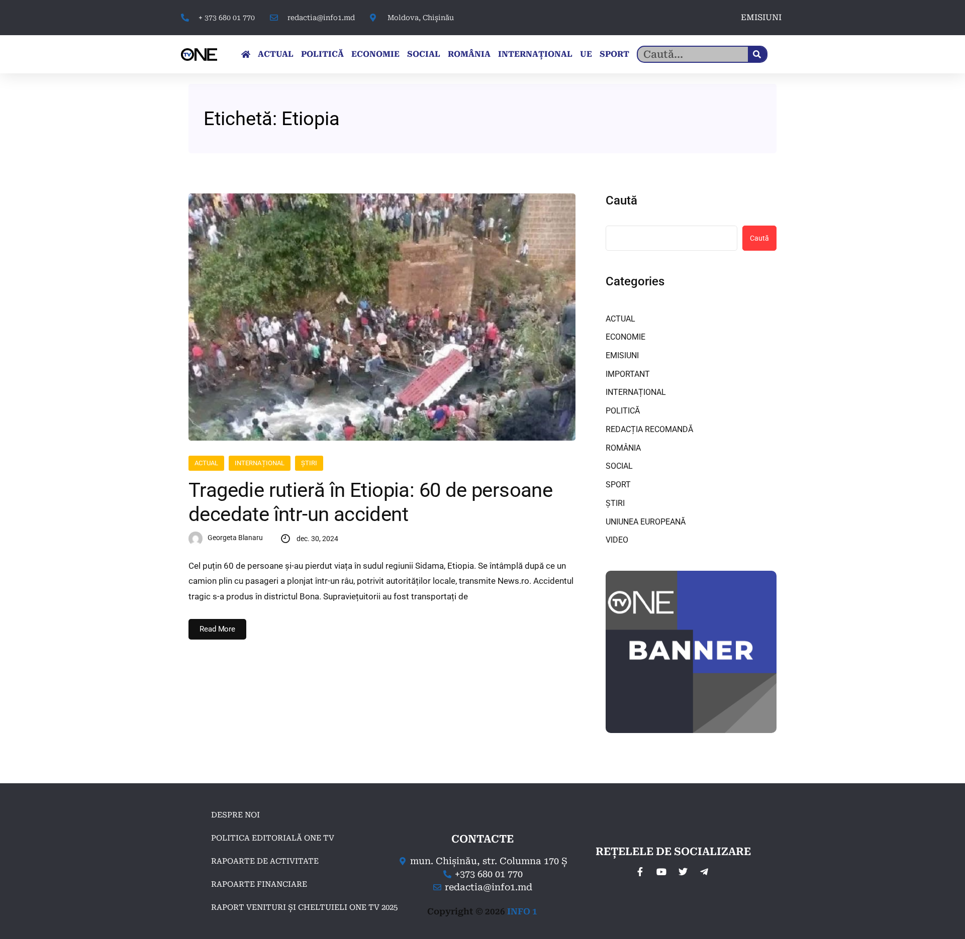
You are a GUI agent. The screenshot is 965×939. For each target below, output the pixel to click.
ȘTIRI (309, 463)
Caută (621, 200)
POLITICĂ (322, 54)
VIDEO (617, 540)
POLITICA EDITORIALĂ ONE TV (272, 838)
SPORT (614, 54)
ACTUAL (276, 54)
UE (586, 54)
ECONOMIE (375, 54)
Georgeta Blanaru (235, 538)
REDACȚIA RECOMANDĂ (649, 429)
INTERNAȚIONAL (535, 54)
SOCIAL (423, 54)
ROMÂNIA (469, 54)
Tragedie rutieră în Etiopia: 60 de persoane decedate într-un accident (370, 502)
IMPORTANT (628, 374)
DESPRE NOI (235, 814)
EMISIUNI (761, 17)
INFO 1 (522, 911)
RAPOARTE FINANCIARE (259, 884)
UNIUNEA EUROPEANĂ (646, 522)
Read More (217, 629)
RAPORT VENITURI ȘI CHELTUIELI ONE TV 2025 (304, 907)
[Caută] (757, 54)
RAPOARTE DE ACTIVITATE (265, 861)
